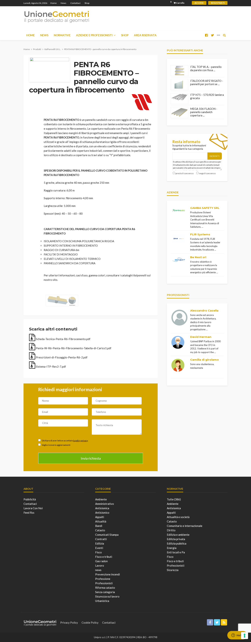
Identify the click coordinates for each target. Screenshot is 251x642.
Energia (171, 547)
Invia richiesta (91, 458)
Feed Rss (29, 512)
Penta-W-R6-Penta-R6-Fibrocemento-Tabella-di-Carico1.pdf (73, 348)
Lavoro (99, 565)
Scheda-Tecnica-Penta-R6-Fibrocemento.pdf (62, 339)
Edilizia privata (176, 539)
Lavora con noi (33, 508)
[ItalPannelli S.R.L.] (142, 101)
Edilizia (99, 543)
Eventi (99, 547)
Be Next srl (198, 257)
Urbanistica (102, 600)
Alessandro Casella (204, 310)
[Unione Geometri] (57, 16)
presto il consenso (184, 173)
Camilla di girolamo (204, 359)
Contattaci (75, 3)
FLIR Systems (200, 234)
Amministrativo (104, 503)
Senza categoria (105, 592)
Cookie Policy (90, 622)
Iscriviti (214, 156)
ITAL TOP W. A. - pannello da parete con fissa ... (206, 68)
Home (53, 3)
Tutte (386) (174, 499)
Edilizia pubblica (176, 543)
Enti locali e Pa (176, 552)
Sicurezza (172, 570)
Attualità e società (178, 517)
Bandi (98, 525)
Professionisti (104, 583)
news (98, 570)
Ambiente (101, 499)
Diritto (171, 530)
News (63, 3)
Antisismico (102, 512)
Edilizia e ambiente (178, 534)
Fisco (98, 552)
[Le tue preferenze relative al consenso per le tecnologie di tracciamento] (244, 635)
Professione (102, 578)
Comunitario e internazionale (184, 525)
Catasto (100, 530)
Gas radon (101, 561)
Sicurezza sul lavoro (107, 596)
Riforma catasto (105, 587)
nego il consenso (207, 173)
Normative (62, 35)
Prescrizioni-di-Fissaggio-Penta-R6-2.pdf (61, 357)
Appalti (99, 517)
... (202, 226)
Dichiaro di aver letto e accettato (65, 440)
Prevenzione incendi (107, 574)
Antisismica (102, 508)
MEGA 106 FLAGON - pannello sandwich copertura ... (203, 112)
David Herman (200, 337)
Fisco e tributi (103, 556)
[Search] (224, 35)
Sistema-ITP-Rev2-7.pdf (50, 366)
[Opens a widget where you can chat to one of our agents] (237, 635)
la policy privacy (80, 440)
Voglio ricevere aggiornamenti (56, 445)
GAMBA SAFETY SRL (204, 208)
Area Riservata (145, 35)
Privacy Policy (69, 622)
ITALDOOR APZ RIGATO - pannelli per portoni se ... (206, 82)
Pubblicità (30, 499)
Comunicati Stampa (107, 534)
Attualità (100, 521)
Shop (87, 3)
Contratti (101, 539)
